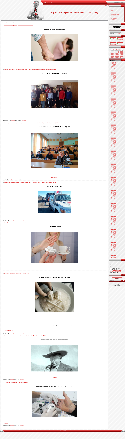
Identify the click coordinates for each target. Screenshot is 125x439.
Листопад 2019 (117, 49)
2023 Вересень (113, 219)
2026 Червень (113, 255)
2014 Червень (113, 99)
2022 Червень (113, 203)
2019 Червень (113, 164)
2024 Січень (113, 223)
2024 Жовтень (113, 233)
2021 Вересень (113, 193)
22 (118, 56)
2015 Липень (113, 113)
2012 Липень (113, 74)
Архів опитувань (118, 271)
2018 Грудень (113, 157)
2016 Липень (113, 126)
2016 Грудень (113, 131)
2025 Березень (113, 238)
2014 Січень (113, 93)
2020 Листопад (113, 182)
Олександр (13, 120)
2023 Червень (113, 216)
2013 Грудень (113, 92)
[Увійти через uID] (114, 27)
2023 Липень (113, 217)
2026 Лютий (113, 250)
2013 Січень (113, 80)
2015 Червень (113, 112)
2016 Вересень (113, 128)
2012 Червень (113, 73)
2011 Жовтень (113, 64)
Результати (112, 271)
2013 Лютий (113, 81)
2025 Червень (113, 242)
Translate (118, 33)
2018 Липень (113, 152)
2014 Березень (113, 95)
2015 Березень (113, 108)
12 (113, 54)
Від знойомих (114, 267)
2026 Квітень (113, 252)
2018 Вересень (113, 154)
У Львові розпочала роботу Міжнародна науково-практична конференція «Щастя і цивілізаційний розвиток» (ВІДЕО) (31, 122)
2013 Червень (113, 86)
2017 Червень (113, 138)
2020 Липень (113, 178)
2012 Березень (113, 69)
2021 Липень (113, 191)
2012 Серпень (113, 75)
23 (120, 56)
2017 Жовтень (113, 142)
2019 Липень (113, 165)
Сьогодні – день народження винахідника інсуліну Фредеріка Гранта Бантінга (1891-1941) (25, 335)
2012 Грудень (113, 79)
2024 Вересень (113, 232)
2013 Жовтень (113, 90)
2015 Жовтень (113, 116)
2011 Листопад (113, 65)
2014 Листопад (113, 104)
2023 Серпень (113, 218)
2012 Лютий (113, 68)
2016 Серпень (113, 127)
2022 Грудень (113, 209)
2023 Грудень (113, 222)
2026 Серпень (113, 257)
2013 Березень (113, 82)
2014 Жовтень (113, 103)
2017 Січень (113, 132)
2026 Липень (113, 256)
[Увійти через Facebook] (117, 27)
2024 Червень (113, 229)
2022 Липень (113, 204)
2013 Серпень (113, 88)
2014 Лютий (113, 94)
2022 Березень (113, 199)
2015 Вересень (113, 115)
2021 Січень (113, 184)
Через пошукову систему (116, 268)
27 (115, 57)
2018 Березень (113, 147)
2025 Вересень (113, 245)
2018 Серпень (113, 153)
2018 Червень (113, 151)
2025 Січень (113, 236)
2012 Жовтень (113, 77)
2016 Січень (113, 119)
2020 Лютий (113, 172)
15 (118, 54)
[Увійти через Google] (119, 27)
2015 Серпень (113, 114)
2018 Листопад (113, 156)
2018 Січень (113, 145)
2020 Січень (113, 171)
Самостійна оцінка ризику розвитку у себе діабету (15, 222)
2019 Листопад (113, 169)
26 (113, 57)
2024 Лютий (113, 224)
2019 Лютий (113, 159)
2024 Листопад (113, 234)
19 (113, 56)
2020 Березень (113, 173)
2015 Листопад (113, 117)
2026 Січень (113, 249)
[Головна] (105, 5)
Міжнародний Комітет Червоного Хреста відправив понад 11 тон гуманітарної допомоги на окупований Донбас (30, 182)
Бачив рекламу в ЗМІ (115, 265)
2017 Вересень (113, 141)
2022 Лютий (113, 198)
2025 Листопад (113, 247)
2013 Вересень (113, 89)
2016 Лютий (113, 120)
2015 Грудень (113, 118)
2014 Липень (113, 100)
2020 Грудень (113, 183)
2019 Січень (113, 158)
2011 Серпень (113, 62)
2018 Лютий (113, 146)
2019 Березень (113, 160)
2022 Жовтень (113, 207)
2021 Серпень (113, 192)
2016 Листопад (113, 130)
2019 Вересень (113, 167)
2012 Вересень (113, 76)
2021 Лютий (113, 185)
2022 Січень (113, 197)
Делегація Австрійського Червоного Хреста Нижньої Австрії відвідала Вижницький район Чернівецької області (30, 69)
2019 (7, 22)
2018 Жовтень (113, 155)
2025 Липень (113, 243)
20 (115, 56)
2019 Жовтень (113, 168)
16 (120, 54)
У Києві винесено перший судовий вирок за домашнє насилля (18, 25)
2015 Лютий (113, 107)
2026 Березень (113, 251)
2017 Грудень (113, 144)
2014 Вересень (113, 102)
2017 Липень (113, 139)
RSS (51, 2)
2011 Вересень (113, 63)
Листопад (10, 22)
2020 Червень (113, 177)
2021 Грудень (113, 196)
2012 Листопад (113, 78)
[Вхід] (108, 5)
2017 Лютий (113, 133)
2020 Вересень (113, 180)
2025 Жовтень (113, 246)
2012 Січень (113, 67)
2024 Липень (113, 230)
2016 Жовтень (113, 129)
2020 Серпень (113, 179)
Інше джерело (114, 269)
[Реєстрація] (106, 5)
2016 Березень (113, 121)
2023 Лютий (113, 211)
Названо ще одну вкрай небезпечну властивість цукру (16, 273)
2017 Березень (113, 134)
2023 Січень (113, 210)
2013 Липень (113, 87)
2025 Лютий (113, 237)
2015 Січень (113, 106)
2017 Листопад (113, 143)
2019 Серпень (113, 166)
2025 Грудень (113, 248)
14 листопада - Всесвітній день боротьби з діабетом (16, 382)
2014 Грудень (113, 105)
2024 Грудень (113, 235)
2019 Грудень (113, 170)
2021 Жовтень (113, 194)
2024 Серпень (113, 231)
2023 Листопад (113, 221)
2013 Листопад (113, 91)
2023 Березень (113, 212)
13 (115, 54)
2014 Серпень (113, 101)
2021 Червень (113, 190)
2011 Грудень (113, 66)
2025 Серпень (113, 244)
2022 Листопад (113, 208)
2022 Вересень (113, 206)
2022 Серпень (113, 205)
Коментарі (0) (24, 120)
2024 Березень (113, 225)
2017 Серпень (113, 140)
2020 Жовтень (113, 181)
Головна (3, 22)
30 (120, 57)
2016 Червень (113, 125)
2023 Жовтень (113, 220)
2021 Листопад (113, 195)
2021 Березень (113, 186)
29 (118, 57)
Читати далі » (55, 65)
